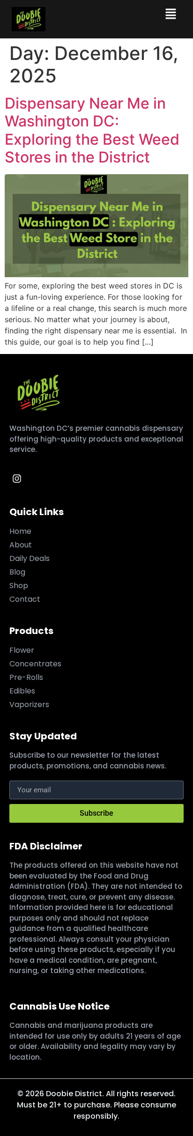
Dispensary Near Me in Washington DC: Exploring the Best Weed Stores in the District (92, 130)
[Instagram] (16, 478)
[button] (171, 14)
